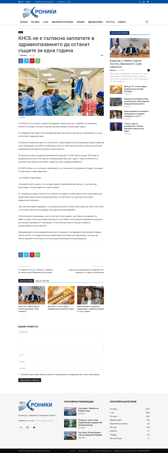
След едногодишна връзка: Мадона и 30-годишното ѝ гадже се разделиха (86, 271)
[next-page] (23, 316)
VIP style (110, 22)
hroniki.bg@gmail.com (44, 420)
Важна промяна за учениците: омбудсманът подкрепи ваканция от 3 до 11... (136, 113)
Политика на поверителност (101, 451)
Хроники (23, 55)
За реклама (61, 2)
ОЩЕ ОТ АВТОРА (42, 281)
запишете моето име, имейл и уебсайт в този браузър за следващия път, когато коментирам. (60, 374)
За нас (69, 2)
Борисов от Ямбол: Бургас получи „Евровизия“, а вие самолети (28, 309)
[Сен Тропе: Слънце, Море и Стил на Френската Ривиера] (70, 435)
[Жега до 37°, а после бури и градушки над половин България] (61, 295)
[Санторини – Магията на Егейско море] (70, 411)
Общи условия (83, 451)
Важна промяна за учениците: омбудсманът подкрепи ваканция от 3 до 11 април (90, 309)
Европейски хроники (62, 22)
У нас (45, 22)
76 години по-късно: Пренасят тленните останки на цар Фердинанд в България (35, 271)
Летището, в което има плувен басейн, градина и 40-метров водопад (90, 422)
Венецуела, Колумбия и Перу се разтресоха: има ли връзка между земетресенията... (136, 101)
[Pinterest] (32, 60)
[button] (147, 22)
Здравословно (95, 22)
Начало (24, 22)
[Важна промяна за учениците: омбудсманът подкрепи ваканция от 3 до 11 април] (90, 295)
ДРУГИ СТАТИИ (26, 281)
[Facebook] (140, 1)
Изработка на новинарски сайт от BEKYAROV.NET (132, 451)
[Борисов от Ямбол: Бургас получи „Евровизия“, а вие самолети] (31, 295)
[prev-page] (19, 316)
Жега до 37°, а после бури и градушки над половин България (135, 89)
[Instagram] (144, 1)
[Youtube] (148, 1)
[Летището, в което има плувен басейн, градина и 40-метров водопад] (70, 423)
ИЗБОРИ (122, 22)
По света (35, 22)
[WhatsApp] (37, 60)
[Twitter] (26, 60)
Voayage (80, 22)
